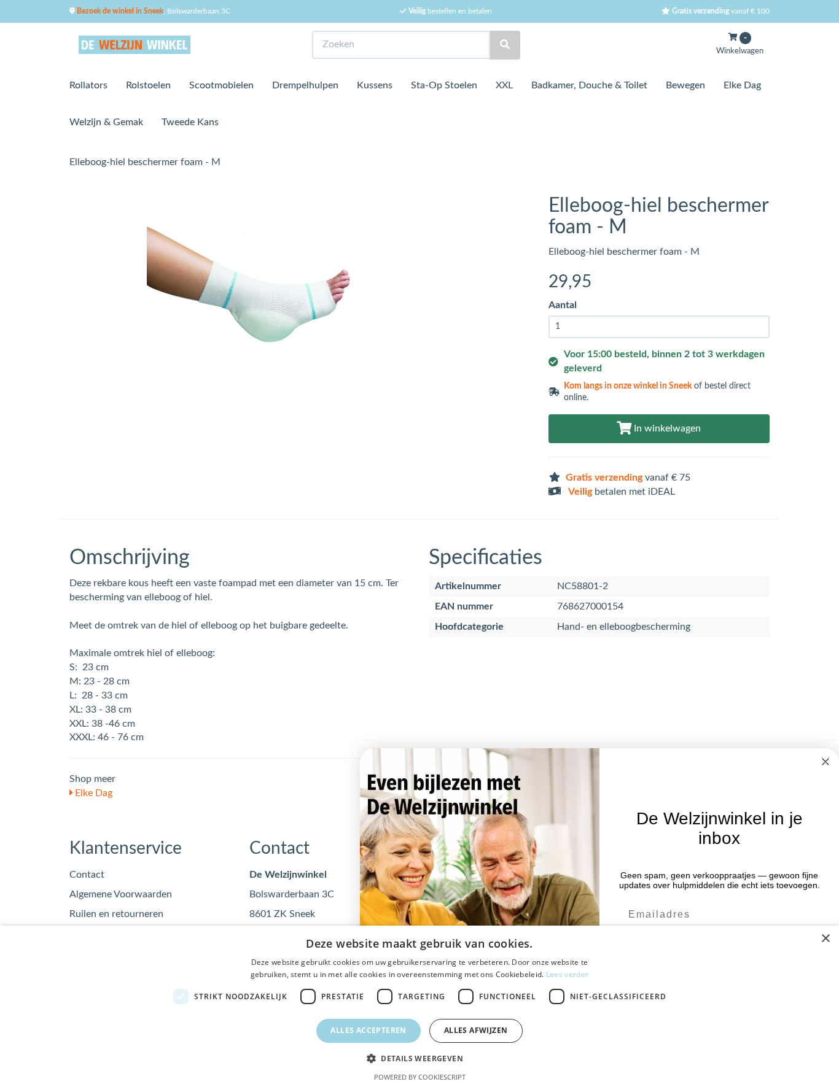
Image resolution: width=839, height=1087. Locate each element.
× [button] (825, 938)
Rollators (88, 85)
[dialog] (419, 1006)
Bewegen (685, 85)
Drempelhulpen (305, 85)
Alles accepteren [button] (368, 1030)
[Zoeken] (505, 45)
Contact (86, 875)
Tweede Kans (190, 122)
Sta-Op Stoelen (444, 85)
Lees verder (567, 974)
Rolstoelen (148, 85)
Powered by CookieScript (420, 1076)
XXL (504, 85)
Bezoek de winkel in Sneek (119, 11)
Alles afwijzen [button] (476, 1030)
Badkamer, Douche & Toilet (589, 85)
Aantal (562, 305)
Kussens (374, 85)
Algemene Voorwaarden (120, 894)
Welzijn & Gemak (106, 122)
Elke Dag (742, 85)
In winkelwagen (666, 428)
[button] (419, 1058)
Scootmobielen (221, 85)
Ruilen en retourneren (116, 914)
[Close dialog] (825, 761)
